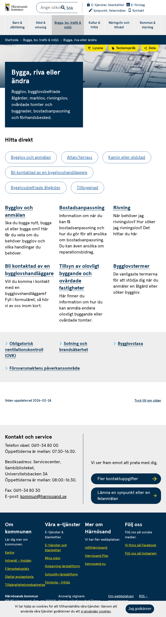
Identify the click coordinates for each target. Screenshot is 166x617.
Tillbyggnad (87, 188)
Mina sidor (53, 558)
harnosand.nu (103, 564)
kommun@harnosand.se (43, 496)
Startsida (11, 40)
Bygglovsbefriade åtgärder (36, 188)
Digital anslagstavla (19, 577)
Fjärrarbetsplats (17, 569)
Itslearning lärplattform (62, 566)
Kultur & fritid (94, 25)
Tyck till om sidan (147, 400)
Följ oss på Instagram (140, 553)
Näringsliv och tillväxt (119, 25)
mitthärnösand (103, 547)
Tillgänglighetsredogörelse (23, 585)
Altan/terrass (79, 157)
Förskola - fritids (57, 582)
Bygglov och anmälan (31, 157)
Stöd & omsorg (40, 25)
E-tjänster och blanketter (56, 547)
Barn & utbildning (17, 25)
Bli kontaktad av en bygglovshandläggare (49, 172)
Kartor (9, 552)
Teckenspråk (126, 48)
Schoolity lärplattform (61, 574)
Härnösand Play (96, 556)
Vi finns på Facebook (140, 545)
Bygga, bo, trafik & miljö (67, 25)
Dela (152, 48)
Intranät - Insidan (18, 560)
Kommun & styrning (147, 25)
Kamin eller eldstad (126, 157)
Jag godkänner (139, 609)
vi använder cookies (96, 611)
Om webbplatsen (121, 596)
